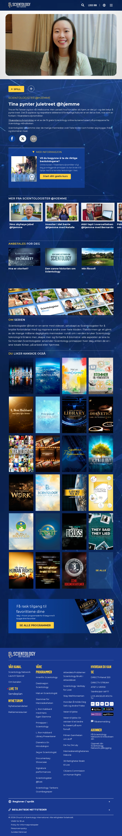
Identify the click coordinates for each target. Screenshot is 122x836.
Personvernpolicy (19, 828)
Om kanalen (14, 682)
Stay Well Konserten (73, 696)
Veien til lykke (70, 711)
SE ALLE (101, 570)
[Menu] (111, 5)
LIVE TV (13, 688)
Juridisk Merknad (19, 832)
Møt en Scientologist (46, 693)
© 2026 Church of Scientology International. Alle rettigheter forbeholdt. (41, 817)
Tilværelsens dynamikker (21, 120)
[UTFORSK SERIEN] (21, 376)
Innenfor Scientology (47, 677)
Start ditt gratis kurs (55, 176)
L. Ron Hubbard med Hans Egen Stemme (44, 713)
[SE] (48, 415)
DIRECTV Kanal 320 (100, 677)
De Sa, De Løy (70, 745)
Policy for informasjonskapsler (24, 824)
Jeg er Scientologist (46, 752)
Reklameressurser (17, 712)
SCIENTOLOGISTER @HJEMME (29, 97)
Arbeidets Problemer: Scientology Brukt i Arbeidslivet (74, 676)
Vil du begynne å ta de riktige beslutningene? (58, 160)
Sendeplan (15, 693)
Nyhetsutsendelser (18, 706)
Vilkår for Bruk (17, 821)
